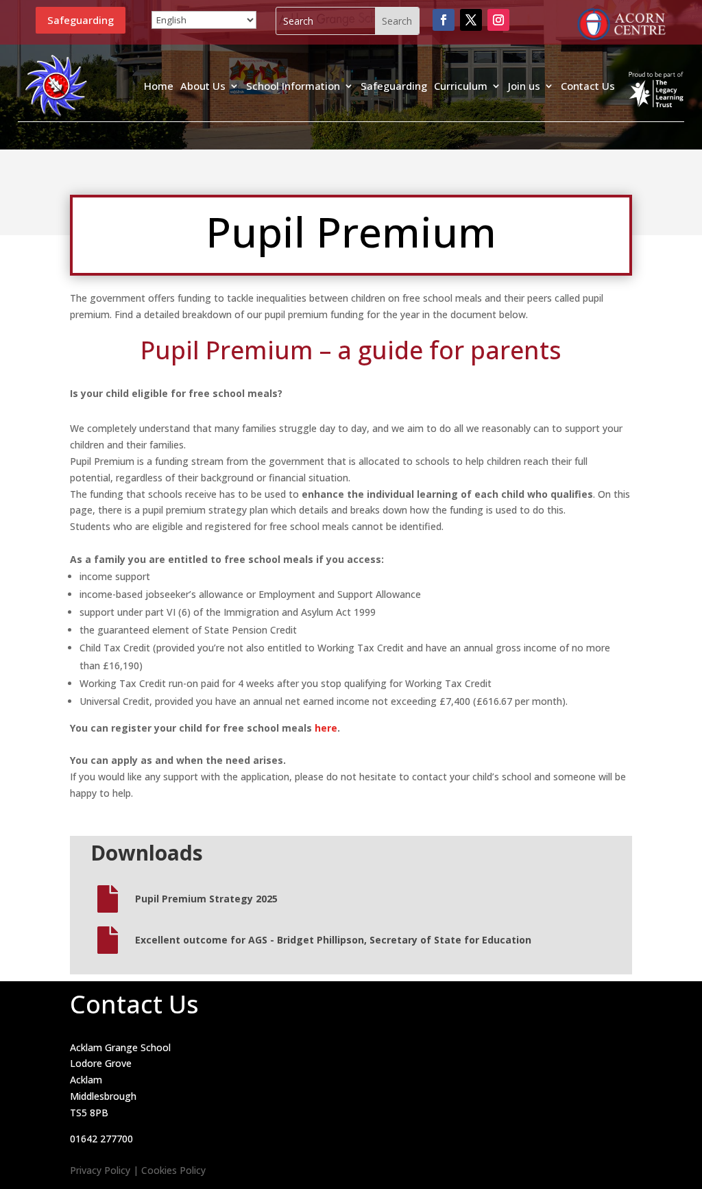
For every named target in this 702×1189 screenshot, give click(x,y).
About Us (203, 86)
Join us (524, 86)
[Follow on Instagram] (498, 20)
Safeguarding (80, 20)
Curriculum (460, 86)
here (326, 727)
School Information (293, 86)
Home (158, 86)
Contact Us (588, 86)
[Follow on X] (471, 20)
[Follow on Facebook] (444, 20)
